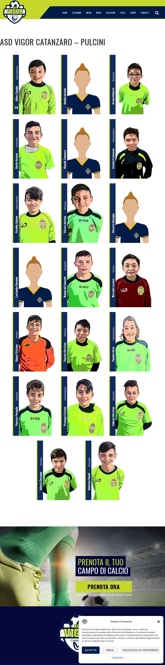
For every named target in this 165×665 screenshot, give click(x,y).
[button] (158, 621)
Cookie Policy (118, 657)
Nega (110, 650)
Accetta (91, 650)
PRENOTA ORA (103, 587)
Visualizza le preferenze (140, 650)
